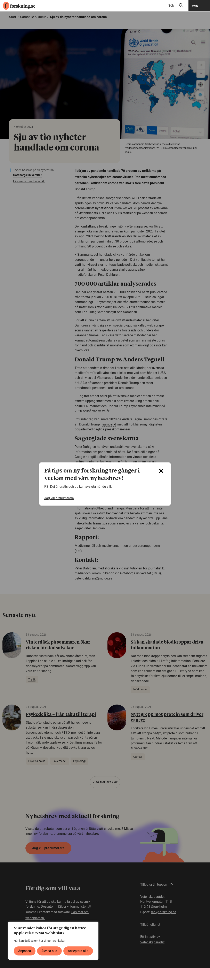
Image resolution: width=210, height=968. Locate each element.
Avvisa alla (49, 951)
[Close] (161, 470)
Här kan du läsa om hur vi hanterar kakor (39, 940)
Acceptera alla (78, 951)
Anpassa (24, 951)
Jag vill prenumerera (59, 498)
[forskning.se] (17, 6)
